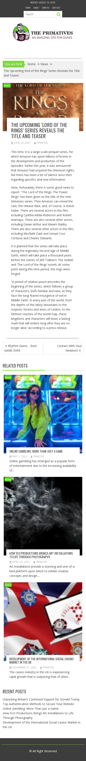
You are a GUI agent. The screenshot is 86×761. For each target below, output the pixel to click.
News (7, 85)
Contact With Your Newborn (69, 348)
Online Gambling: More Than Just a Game (36, 451)
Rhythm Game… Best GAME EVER (20, 348)
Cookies (45, 7)
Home (28, 7)
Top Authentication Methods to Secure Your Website (38, 704)
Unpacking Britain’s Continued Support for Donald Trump (41, 699)
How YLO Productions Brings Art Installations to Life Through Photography (41, 555)
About (36, 7)
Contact (56, 7)
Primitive (42, 143)
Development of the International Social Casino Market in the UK (41, 660)
